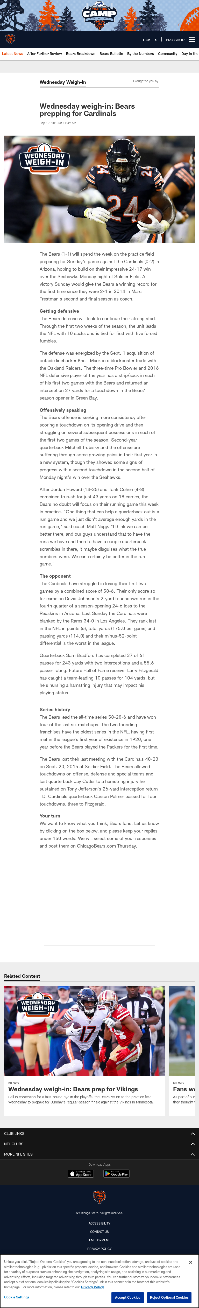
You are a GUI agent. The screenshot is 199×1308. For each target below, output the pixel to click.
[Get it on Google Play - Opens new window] (116, 1176)
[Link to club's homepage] (10, 37)
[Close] (190, 1262)
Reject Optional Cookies (169, 1297)
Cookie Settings (17, 1297)
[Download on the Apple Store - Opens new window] (81, 1174)
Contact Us (99, 1231)
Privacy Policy (99, 1248)
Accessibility (99, 1223)
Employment (99, 1240)
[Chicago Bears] (99, 1198)
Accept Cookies (127, 1297)
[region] (99, 1281)
